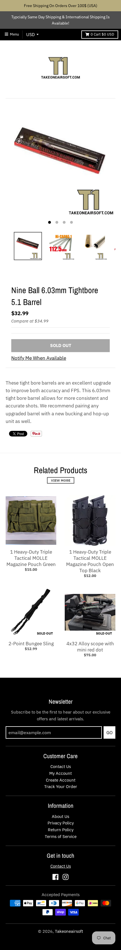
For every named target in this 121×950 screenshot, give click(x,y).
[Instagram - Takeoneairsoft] (65, 877)
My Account (60, 773)
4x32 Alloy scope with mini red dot (90, 646)
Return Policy (60, 829)
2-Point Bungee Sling (31, 643)
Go (109, 732)
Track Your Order (60, 786)
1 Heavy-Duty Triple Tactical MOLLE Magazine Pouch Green (31, 558)
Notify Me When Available (38, 358)
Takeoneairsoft (69, 931)
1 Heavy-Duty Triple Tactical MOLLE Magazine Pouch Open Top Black (90, 561)
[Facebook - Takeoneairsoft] (55, 877)
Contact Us (60, 766)
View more (60, 480)
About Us (60, 816)
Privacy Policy (61, 823)
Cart (102, 34)
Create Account (60, 780)
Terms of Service (61, 836)
